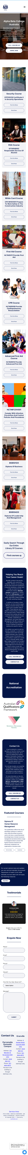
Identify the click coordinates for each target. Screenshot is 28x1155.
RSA (19, 590)
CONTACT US (15, 662)
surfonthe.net (14, 1119)
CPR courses (15, 594)
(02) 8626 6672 (15, 781)
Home (5, 9)
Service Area (14, 1112)
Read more (5, 880)
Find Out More (14, 105)
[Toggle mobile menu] (25, 7)
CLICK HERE (18, 872)
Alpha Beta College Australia (11, 28)
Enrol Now (14, 110)
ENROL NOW (14, 50)
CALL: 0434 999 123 (14, 45)
